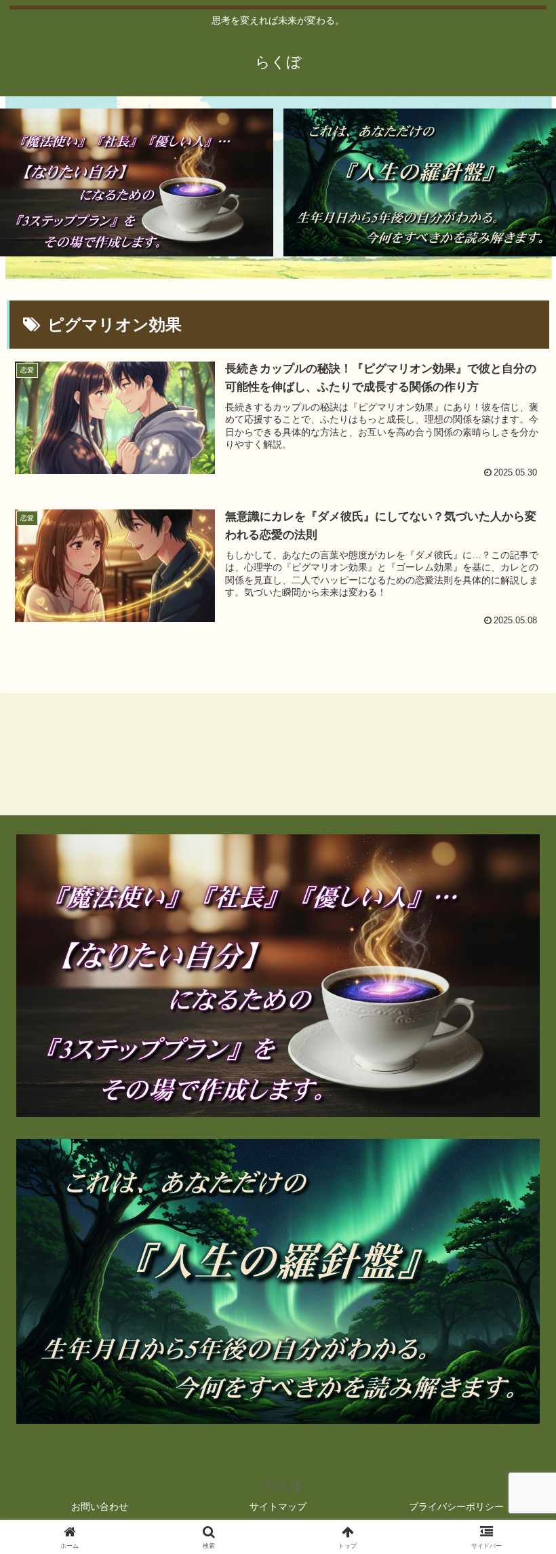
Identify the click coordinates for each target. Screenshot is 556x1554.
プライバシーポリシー (456, 1506)
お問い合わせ (99, 1506)
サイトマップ (278, 1506)
